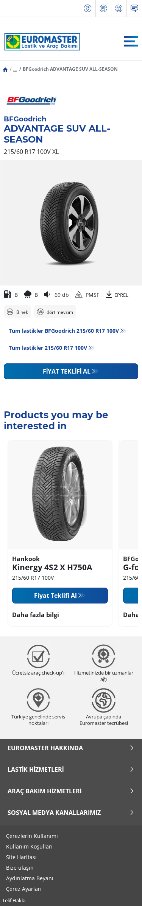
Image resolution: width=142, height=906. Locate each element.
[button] (15, 69)
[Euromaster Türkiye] (40, 41)
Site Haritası (21, 857)
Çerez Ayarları (24, 888)
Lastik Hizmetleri (36, 769)
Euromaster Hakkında (45, 748)
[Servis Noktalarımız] (87, 8)
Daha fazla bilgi (35, 615)
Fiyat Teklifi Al (67, 371)
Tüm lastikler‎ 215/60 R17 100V (48, 347)
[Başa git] (122, 889)
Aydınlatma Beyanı (29, 878)
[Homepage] (5, 69)
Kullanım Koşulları (29, 846)
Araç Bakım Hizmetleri (44, 791)
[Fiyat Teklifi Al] (103, 8)
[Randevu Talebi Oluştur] (118, 8)
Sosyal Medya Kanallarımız (54, 813)
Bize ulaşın (20, 867)
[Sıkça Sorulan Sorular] (134, 8)
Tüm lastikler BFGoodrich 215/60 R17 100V (64, 330)
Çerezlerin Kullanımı (32, 835)
